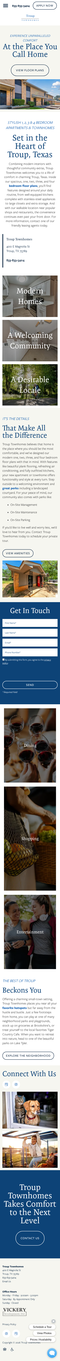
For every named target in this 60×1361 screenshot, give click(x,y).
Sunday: (6, 1303)
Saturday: (7, 1299)
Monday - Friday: (10, 1295)
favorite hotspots (14, 1008)
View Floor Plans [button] (30, 70)
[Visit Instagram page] (16, 1085)
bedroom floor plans (23, 186)
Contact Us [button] (30, 1238)
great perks (10, 488)
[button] (45, 6)
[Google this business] (6, 1085)
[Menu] (5, 5)
